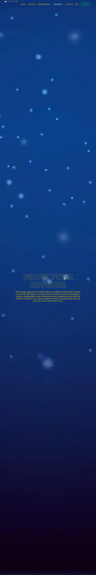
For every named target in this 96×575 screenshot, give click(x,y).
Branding (57, 4)
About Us (31, 4)
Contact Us (70, 4)
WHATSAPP (85, 4)
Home (23, 4)
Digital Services (44, 4)
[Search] (77, 4)
